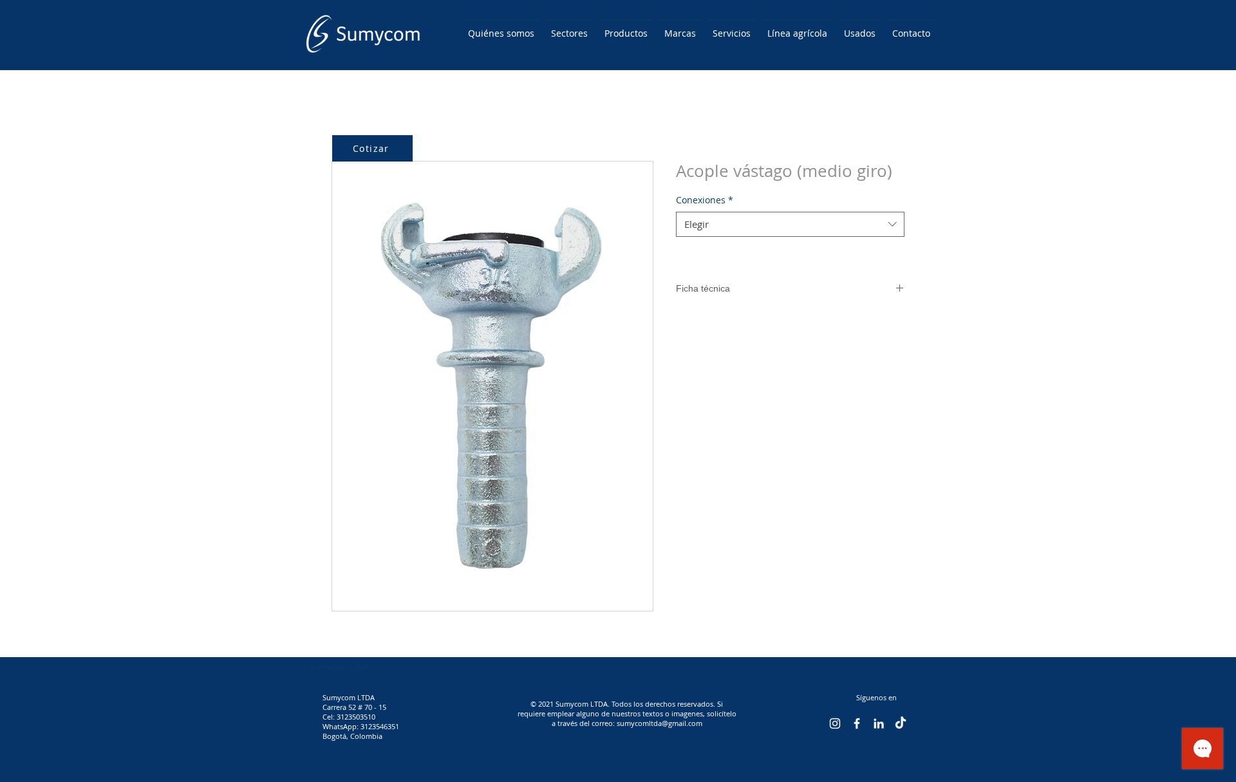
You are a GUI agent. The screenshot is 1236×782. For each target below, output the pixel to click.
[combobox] (790, 224)
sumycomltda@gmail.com (659, 723)
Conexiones (704, 200)
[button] (432, 27)
